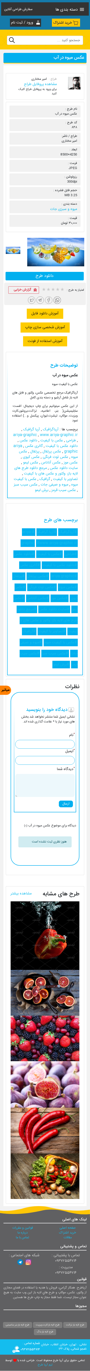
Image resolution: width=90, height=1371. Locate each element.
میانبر (5, 690)
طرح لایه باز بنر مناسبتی (17, 1325)
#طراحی (71, 554)
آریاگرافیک (50, 429)
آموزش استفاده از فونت (45, 341)
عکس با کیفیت (51, 440)
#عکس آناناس (38, 598)
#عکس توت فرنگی (42, 587)
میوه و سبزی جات (63, 209)
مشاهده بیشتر (21, 894)
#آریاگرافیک (68, 532)
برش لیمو (41, 490)
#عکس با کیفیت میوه (60, 642)
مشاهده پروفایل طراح (40, 84)
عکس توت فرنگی (55, 457)
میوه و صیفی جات (53, 485)
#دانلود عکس (24, 554)
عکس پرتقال (51, 451)
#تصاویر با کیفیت (52, 631)
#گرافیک (29, 631)
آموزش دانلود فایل (45, 313)
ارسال (65, 804)
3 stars (53, 290)
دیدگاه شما (66, 769)
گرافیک (44, 479)
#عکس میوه (68, 587)
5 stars (62, 290)
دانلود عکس (27, 440)
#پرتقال (19, 576)
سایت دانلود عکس (63, 468)
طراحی (70, 440)
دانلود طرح (45, 276)
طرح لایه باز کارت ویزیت (48, 1325)
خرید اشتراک (62, 23)
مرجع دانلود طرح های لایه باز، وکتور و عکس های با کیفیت (46, 471)
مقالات (67, 1237)
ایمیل (70, 751)
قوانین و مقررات (22, 1228)
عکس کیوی (31, 457)
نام (72, 735)
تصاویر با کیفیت (65, 479)
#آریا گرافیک (46, 532)
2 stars (48, 290)
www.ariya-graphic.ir (59, 435)
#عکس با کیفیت (49, 554)
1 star (43, 290)
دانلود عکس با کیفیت (61, 446)
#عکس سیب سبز (55, 653)
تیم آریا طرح (45, 1364)
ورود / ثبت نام (22, 23)
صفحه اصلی (68, 1228)
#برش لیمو (61, 664)
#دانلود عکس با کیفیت (59, 565)
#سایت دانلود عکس (54, 609)
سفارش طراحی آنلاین (18, 9)
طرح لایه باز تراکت (75, 1325)
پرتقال (34, 451)
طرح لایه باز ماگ (45, 1332)
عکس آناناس (50, 463)
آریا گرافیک (31, 429)
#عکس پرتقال (37, 576)
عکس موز (70, 463)
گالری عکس (33, 446)
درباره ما (23, 1233)
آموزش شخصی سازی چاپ (45, 327)
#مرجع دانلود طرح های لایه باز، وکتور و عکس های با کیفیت (47, 620)
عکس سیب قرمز (63, 490)
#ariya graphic (64, 576)
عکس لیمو (30, 463)
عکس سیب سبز (26, 485)
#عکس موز (59, 598)
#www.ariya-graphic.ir (57, 543)
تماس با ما (22, 1237)
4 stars (57, 290)
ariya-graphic (25, 435)
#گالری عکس (30, 565)
